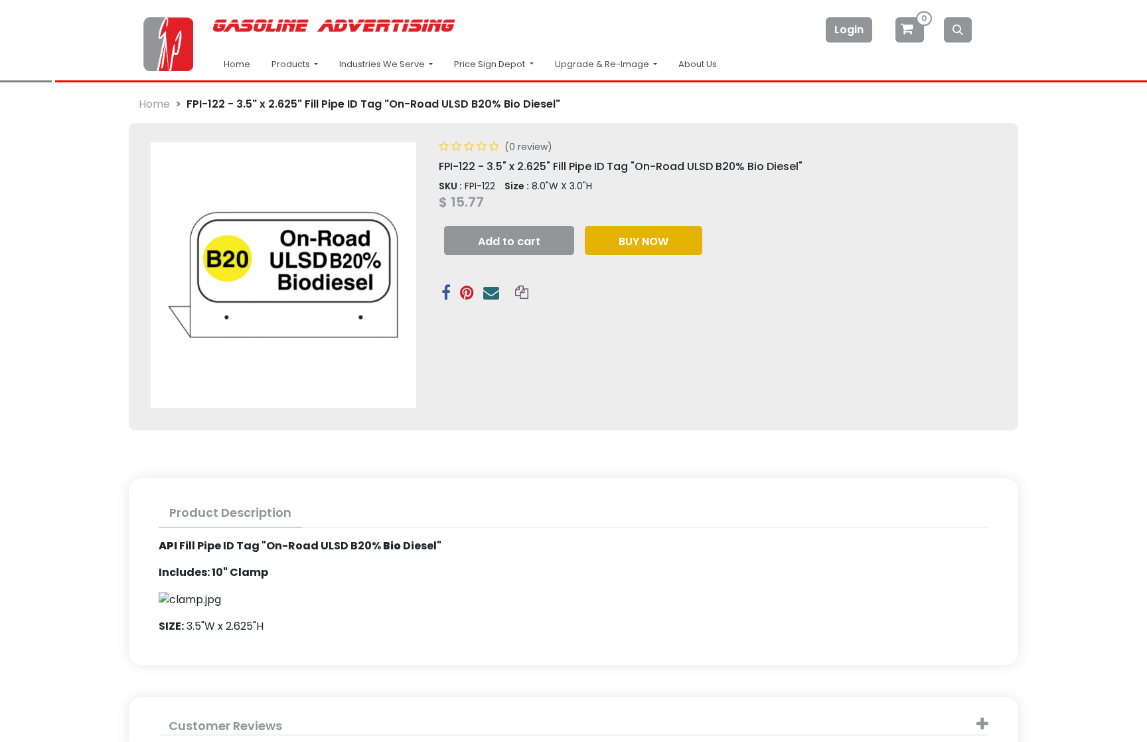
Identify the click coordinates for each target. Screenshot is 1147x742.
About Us (697, 64)
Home (237, 64)
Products (291, 64)
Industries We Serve (383, 64)
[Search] (958, 30)
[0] (911, 29)
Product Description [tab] (230, 512)
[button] (509, 240)
